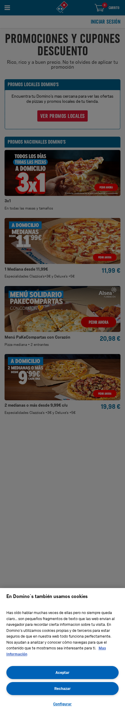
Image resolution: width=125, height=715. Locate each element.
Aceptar (62, 672)
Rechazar (62, 688)
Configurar (62, 703)
